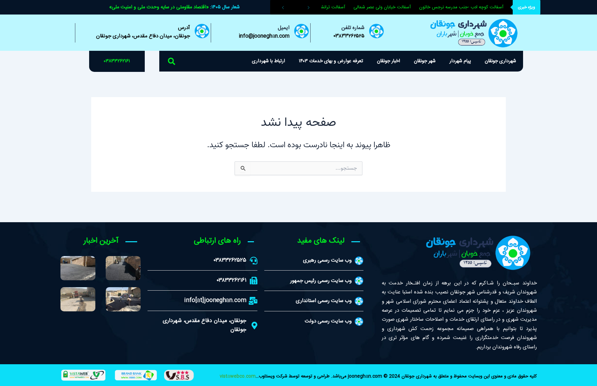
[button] (171, 61)
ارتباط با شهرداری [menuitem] (268, 61)
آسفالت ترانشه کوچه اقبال (325, 7)
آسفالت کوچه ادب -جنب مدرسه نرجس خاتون (465, 7)
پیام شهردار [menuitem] (460, 61)
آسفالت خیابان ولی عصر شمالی (386, 7)
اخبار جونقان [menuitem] (388, 61)
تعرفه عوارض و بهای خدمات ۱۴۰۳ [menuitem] (331, 61)
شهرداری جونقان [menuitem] (500, 61)
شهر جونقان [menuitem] (425, 61)
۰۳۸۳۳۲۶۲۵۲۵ (349, 36)
